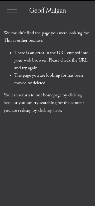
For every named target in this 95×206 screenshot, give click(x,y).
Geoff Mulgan (47, 10)
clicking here (49, 110)
